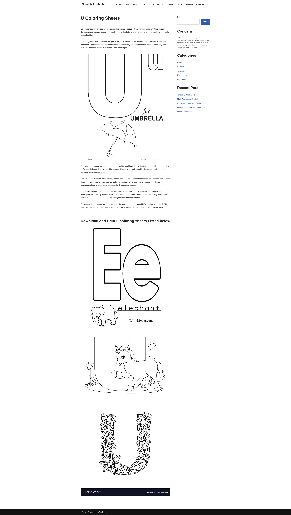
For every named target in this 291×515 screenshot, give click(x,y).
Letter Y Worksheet (185, 112)
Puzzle (179, 4)
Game (151, 4)
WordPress (102, 512)
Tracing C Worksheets (186, 95)
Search (180, 17)
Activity (119, 4)
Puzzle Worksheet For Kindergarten (191, 103)
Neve (84, 512)
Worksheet (200, 4)
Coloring (135, 4)
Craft (144, 4)
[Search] (207, 4)
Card (127, 4)
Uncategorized (183, 75)
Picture (170, 4)
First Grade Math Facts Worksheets (191, 107)
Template (189, 4)
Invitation (160, 4)
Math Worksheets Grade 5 (187, 99)
